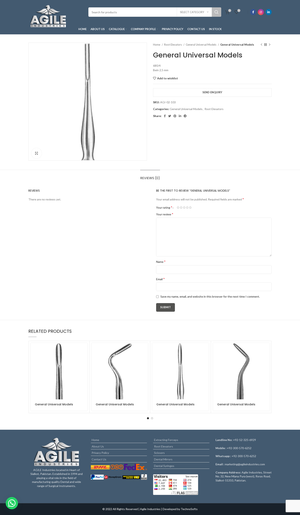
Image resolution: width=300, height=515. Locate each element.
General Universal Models (201, 44)
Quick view (84, 358)
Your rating (164, 207)
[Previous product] (261, 45)
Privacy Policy (100, 452)
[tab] (150, 176)
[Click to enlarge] (36, 153)
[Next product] (270, 45)
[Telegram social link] (185, 116)
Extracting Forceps (166, 440)
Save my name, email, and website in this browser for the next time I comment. (210, 296)
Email (160, 279)
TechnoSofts (189, 509)
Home (157, 44)
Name (161, 261)
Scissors (159, 452)
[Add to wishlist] (84, 368)
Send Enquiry (212, 92)
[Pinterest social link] (175, 116)
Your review (164, 214)
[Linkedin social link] (269, 12)
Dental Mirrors (163, 459)
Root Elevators (173, 44)
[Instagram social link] (261, 12)
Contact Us (99, 459)
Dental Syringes (164, 466)
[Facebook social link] (253, 12)
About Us (98, 446)
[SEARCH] (216, 12)
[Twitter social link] (169, 116)
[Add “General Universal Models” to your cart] (84, 349)
